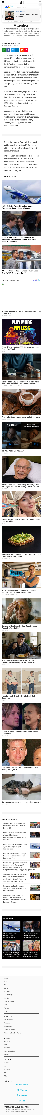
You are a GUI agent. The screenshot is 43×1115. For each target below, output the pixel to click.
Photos (6, 1008)
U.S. (5, 1076)
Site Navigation (9, 1051)
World (6, 988)
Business (7, 991)
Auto (5, 1005)
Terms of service (10, 1029)
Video (6, 1011)
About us (7, 1041)
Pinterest (23, 1095)
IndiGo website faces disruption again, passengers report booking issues (17, 207)
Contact (7, 1054)
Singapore (7, 1069)
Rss (23, 1101)
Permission (8, 1023)
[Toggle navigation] (3, 2)
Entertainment (9, 1001)
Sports (6, 998)
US (5, 985)
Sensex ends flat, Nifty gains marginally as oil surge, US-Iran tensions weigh (14, 888)
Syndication (8, 1026)
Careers (7, 1048)
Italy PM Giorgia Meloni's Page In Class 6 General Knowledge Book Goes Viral (14, 856)
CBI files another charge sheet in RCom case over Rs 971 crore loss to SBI (20, 272)
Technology (8, 995)
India (5, 981)
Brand (6, 1044)
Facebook (23, 1084)
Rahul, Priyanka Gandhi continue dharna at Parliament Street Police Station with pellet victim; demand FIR (19, 239)
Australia (7, 1062)
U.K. (5, 1072)
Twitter (23, 1090)
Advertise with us (10, 1019)
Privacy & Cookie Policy (13, 1033)
